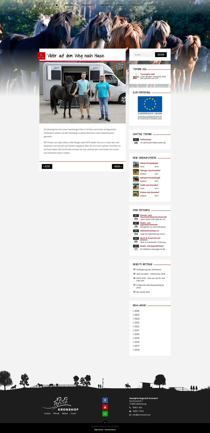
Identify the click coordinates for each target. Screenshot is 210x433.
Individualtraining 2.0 (149, 230)
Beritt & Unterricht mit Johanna (150, 239)
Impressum (98, 430)
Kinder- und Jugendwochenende (149, 224)
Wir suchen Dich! (143, 292)
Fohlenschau (145, 139)
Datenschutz (110, 430)
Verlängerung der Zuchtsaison (148, 269)
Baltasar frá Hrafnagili (150, 178)
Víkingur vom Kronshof (150, 170)
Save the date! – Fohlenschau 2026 (150, 274)
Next (207, 36)
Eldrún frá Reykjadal (149, 163)
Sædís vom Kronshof (149, 185)
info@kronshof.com (141, 414)
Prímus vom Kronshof (149, 192)
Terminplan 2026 (147, 74)
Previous (2, 36)
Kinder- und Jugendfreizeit (152, 246)
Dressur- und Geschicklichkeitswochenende (153, 216)
